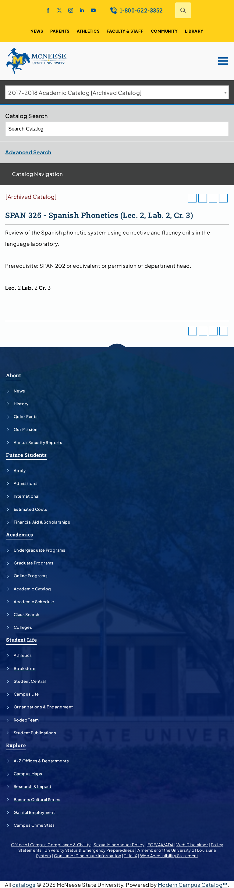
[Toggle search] (183, 10)
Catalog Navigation (37, 173)
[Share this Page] (202, 198)
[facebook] (48, 10)
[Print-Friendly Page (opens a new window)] (213, 198)
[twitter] (59, 10)
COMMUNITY (164, 31)
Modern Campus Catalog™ (193, 884)
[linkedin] (82, 10)
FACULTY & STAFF (125, 31)
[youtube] (93, 10)
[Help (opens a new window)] (223, 198)
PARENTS (59, 31)
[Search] (222, 129)
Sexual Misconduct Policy (119, 844)
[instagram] (71, 10)
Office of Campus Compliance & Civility (51, 844)
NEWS (36, 31)
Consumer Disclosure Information (87, 855)
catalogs (23, 884)
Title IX (130, 855)
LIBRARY (194, 31)
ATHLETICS (88, 31)
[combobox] (117, 92)
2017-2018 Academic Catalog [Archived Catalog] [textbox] (75, 92)
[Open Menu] (223, 61)
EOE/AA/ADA (160, 844)
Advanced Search (28, 152)
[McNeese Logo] (36, 61)
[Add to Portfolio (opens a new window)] (192, 198)
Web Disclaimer (192, 844)
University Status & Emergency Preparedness (89, 850)
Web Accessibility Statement (169, 855)
